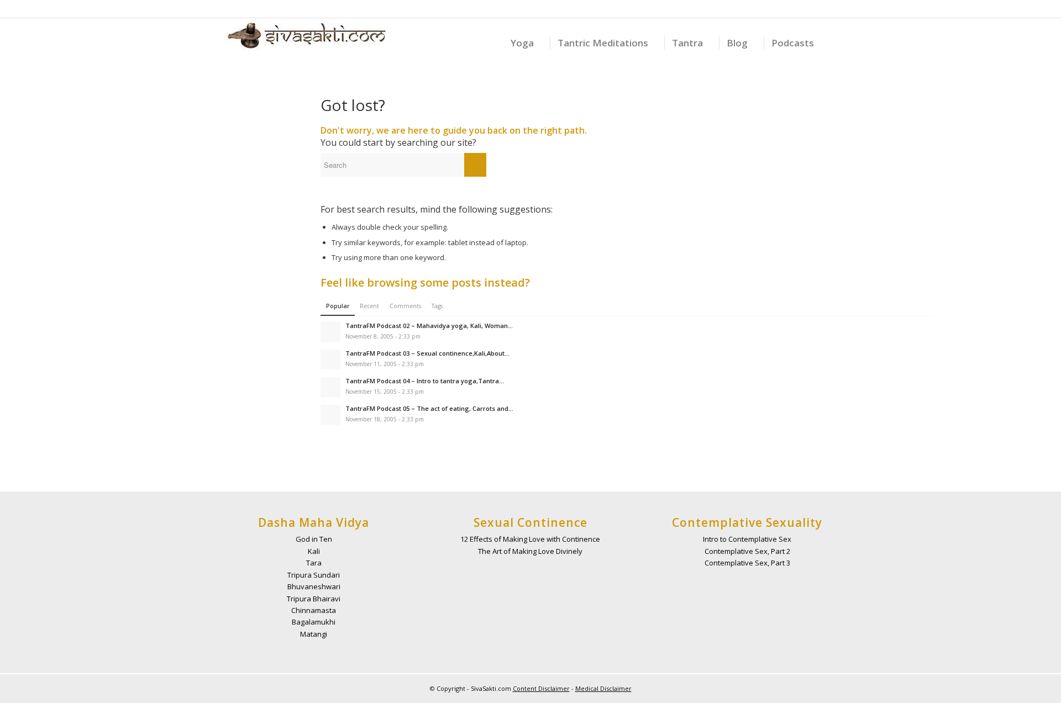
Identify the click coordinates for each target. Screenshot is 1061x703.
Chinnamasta (313, 610)
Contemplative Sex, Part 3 (747, 563)
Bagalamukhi (313, 622)
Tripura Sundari (313, 575)
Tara (314, 563)
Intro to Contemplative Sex (747, 539)
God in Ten (314, 539)
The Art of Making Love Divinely (530, 551)
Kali (314, 551)
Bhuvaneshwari (313, 586)
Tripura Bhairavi (313, 599)
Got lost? (353, 104)
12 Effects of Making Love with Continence (530, 539)
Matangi (313, 634)
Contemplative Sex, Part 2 (747, 551)
